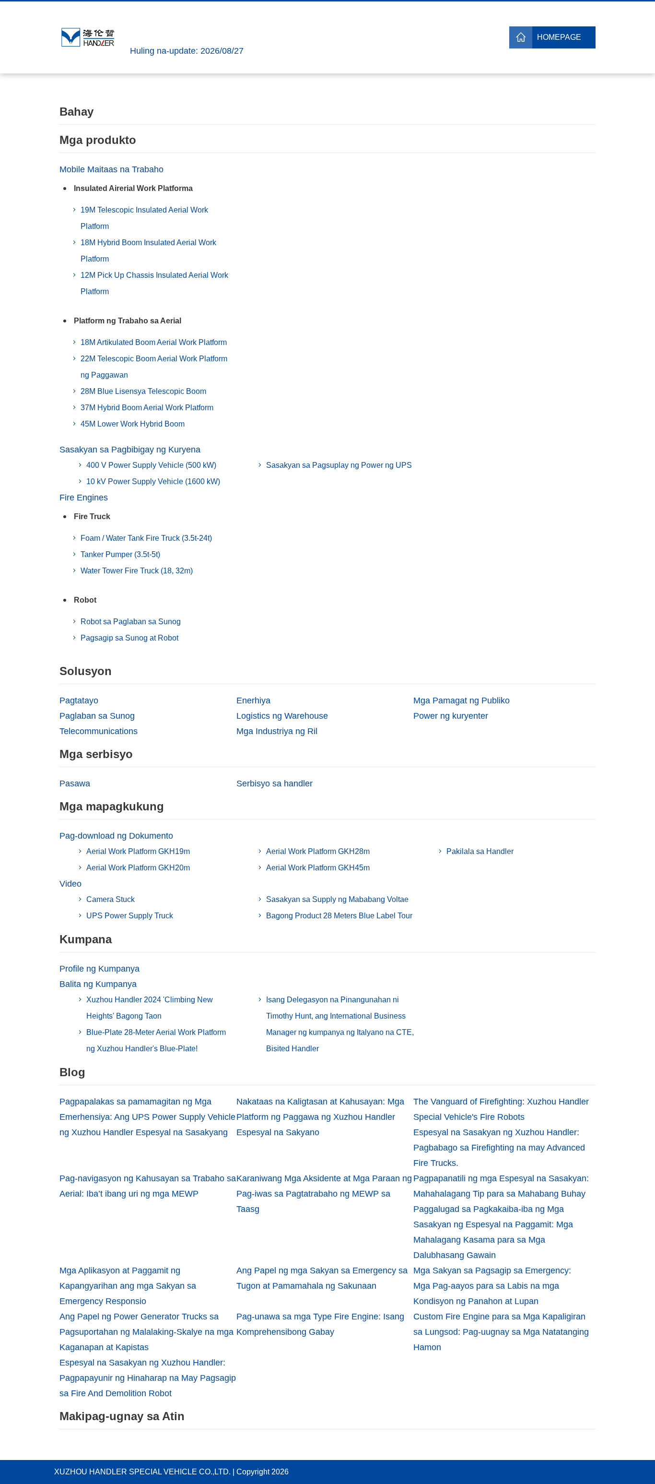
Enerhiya (253, 700)
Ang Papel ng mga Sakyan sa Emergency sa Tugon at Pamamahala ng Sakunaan (322, 1278)
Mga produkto (97, 139)
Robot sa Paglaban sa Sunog (131, 621)
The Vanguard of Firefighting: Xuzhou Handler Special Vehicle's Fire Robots (501, 1109)
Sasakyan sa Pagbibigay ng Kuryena (129, 449)
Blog (72, 1072)
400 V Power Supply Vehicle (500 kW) (151, 465)
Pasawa (74, 783)
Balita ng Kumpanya (98, 984)
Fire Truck (92, 516)
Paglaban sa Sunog (97, 716)
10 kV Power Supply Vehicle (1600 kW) (153, 481)
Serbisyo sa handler (274, 783)
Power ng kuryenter (450, 716)
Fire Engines (83, 497)
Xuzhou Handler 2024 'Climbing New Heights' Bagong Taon (149, 1008)
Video (70, 884)
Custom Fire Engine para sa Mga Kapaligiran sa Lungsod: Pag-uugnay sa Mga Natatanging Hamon (501, 1332)
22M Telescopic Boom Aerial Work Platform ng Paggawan (154, 367)
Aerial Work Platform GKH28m (318, 851)
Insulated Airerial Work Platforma (133, 188)
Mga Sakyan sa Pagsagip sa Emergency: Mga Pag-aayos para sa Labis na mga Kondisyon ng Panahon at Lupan (492, 1286)
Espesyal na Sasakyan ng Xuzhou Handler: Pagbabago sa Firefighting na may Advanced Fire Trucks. (499, 1148)
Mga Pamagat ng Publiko (461, 700)
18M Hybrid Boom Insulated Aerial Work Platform (148, 250)
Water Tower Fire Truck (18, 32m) (137, 571)
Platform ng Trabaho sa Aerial (127, 321)
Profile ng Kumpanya (99, 969)
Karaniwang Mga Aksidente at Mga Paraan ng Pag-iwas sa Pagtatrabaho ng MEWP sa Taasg (324, 1194)
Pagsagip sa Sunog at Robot (129, 638)
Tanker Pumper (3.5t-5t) (120, 554)
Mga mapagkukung (111, 806)
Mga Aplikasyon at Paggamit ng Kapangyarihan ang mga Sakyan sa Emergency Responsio (127, 1286)
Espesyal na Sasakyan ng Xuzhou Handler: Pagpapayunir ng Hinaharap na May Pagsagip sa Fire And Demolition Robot (147, 1378)
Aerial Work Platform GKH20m (138, 868)
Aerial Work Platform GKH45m (318, 868)
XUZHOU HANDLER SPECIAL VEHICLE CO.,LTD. (142, 1472)
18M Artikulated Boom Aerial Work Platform (154, 342)
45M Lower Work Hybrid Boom (133, 424)
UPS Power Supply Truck (129, 916)
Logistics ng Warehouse (282, 716)
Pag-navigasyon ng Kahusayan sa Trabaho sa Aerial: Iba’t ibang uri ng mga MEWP (147, 1186)
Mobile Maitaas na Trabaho (111, 169)
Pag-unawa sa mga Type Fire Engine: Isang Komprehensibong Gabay (320, 1324)
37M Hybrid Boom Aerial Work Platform (147, 408)
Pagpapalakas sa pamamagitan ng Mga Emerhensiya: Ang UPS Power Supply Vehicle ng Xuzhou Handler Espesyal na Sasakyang (147, 1117)
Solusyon (85, 671)
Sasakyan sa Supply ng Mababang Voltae (337, 899)
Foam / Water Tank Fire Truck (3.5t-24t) (146, 538)
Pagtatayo (78, 700)
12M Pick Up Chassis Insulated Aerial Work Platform (154, 283)
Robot (85, 600)
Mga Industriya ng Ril (276, 731)
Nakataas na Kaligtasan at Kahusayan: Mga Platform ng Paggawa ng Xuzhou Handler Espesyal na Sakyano (320, 1117)
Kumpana (85, 939)
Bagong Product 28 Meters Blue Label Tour (339, 916)
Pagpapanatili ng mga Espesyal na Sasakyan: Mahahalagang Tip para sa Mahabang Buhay (501, 1186)
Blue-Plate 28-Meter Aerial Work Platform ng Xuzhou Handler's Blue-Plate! (156, 1040)
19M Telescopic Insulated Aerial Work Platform (144, 218)
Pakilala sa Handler (480, 851)
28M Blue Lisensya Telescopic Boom (143, 391)
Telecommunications (98, 731)
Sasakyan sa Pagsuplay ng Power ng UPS (339, 465)
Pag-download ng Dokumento (116, 836)
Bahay (76, 111)
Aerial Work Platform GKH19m (138, 851)
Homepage (559, 37)
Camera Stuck (110, 899)
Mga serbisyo (96, 754)
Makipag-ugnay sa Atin (122, 1416)
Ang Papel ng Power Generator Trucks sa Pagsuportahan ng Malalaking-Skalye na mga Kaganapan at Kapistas (146, 1332)
